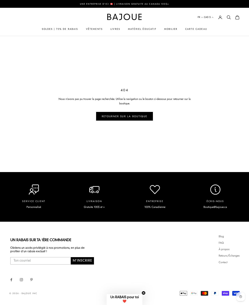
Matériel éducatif (142, 29)
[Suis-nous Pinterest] (31, 280)
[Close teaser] (144, 293)
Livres (115, 29)
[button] (200, 17)
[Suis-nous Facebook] (11, 280)
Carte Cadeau (196, 29)
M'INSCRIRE (82, 260)
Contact (223, 262)
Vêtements (94, 29)
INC (34, 293)
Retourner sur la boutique (124, 116)
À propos (224, 249)
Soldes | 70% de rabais (60, 29)
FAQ (221, 243)
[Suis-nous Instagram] (21, 280)
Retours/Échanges (229, 256)
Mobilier (170, 29)
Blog (221, 236)
